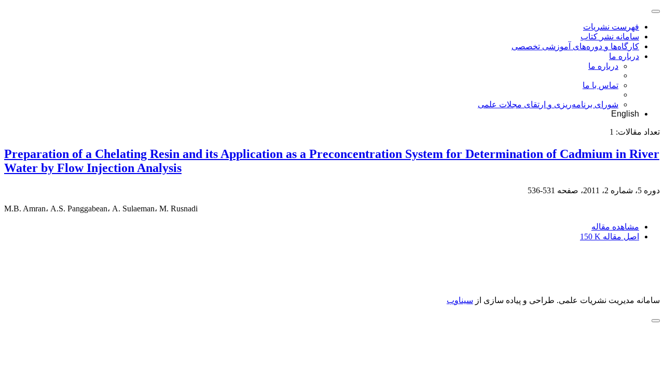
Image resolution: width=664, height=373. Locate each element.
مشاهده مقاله (615, 226)
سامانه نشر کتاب (609, 36)
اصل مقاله (609, 236)
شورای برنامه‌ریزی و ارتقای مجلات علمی (548, 104)
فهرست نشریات (611, 26)
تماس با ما (600, 85)
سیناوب (460, 300)
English (625, 113)
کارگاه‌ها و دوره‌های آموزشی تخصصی (575, 46)
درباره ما (624, 56)
